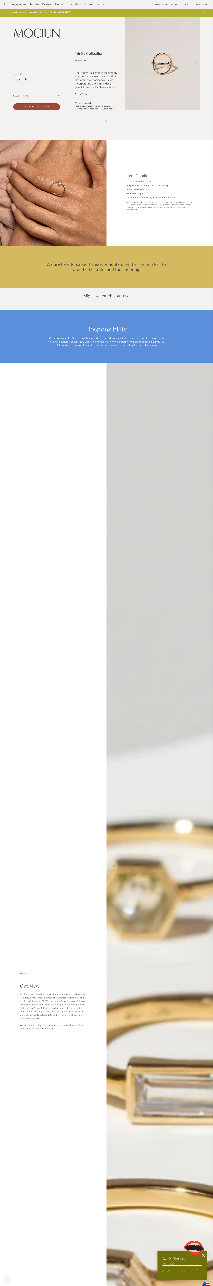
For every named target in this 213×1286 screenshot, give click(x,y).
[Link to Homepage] (36, 33)
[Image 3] (194, 104)
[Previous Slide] (128, 63)
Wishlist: (201, 4)
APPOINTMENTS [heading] (161, 4)
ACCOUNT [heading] (176, 4)
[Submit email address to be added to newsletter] (201, 1263)
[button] (4, 4)
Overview (29, 986)
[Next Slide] (196, 63)
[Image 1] (190, 104)
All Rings (17, 74)
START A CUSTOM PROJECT (36, 107)
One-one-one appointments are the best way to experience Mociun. (56, 12)
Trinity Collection (89, 53)
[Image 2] (192, 104)
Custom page (107, 109)
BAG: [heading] (188, 4)
